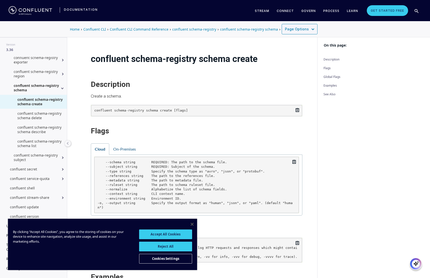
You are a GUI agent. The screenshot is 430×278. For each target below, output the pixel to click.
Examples (330, 85)
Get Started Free (387, 10)
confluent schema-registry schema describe (39, 129)
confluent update (24, 207)
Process (331, 11)
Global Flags (331, 77)
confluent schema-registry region (36, 73)
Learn (352, 11)
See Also (329, 94)
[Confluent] (30, 10)
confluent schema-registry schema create (40, 101)
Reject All (165, 246)
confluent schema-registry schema (36, 87)
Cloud (100, 149)
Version (10, 44)
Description (331, 59)
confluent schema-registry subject (36, 157)
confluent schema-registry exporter (36, 59)
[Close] (192, 224)
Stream (262, 11)
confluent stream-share (29, 197)
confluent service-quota (30, 178)
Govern (308, 11)
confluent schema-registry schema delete (39, 115)
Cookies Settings (165, 258)
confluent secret (23, 169)
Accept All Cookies (165, 234)
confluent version (24, 216)
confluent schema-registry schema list (39, 143)
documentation (81, 9)
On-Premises (124, 149)
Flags (327, 68)
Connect (285, 11)
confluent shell (22, 188)
